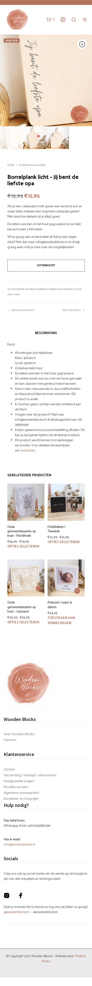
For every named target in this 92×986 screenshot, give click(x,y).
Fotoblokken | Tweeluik (56, 529)
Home (10, 165)
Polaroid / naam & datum (60, 605)
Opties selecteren (23, 546)
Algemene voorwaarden (21, 792)
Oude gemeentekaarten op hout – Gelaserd (21, 607)
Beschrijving (46, 333)
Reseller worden (16, 787)
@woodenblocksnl (16, 912)
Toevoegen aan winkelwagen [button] (61, 620)
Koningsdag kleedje (32, 165)
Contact (9, 769)
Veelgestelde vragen (19, 781)
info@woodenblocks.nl (19, 844)
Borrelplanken (36, 289)
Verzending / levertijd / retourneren (30, 775)
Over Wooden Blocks (19, 734)
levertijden (27, 450)
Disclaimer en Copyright (21, 798)
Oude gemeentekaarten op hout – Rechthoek (21, 531)
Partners (10, 740)
